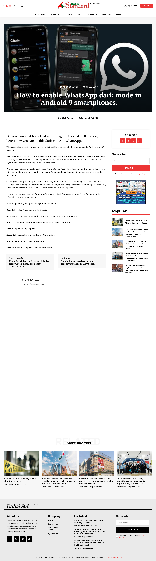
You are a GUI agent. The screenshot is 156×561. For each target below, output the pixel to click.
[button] (18, 5)
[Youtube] (29, 539)
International (69, 87)
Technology (90, 87)
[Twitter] (128, 140)
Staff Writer (67, 118)
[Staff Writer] (12, 282)
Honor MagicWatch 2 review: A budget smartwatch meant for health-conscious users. (29, 264)
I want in (129, 168)
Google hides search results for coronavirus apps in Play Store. (78, 262)
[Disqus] (56, 326)
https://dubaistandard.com (33, 284)
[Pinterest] (133, 140)
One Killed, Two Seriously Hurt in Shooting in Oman (136, 221)
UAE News (77, 537)
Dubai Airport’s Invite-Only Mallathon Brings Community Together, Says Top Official (136, 257)
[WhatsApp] (139, 140)
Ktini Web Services (114, 557)
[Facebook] (122, 140)
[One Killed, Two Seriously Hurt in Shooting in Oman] (117, 222)
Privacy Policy (139, 174)
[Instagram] (16, 539)
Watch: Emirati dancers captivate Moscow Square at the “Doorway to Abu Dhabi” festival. (137, 269)
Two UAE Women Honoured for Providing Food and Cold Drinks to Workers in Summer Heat (137, 233)
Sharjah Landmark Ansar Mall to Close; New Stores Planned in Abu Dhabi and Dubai (136, 245)
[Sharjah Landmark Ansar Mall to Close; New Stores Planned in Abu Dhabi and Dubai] (117, 244)
